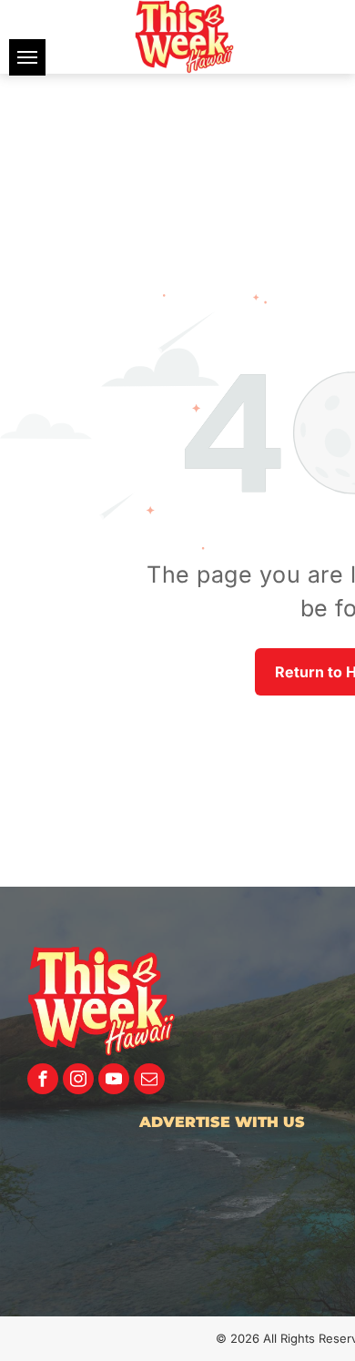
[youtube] (113, 1081)
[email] (149, 1081)
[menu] (27, 57)
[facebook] (42, 1081)
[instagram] (78, 1081)
